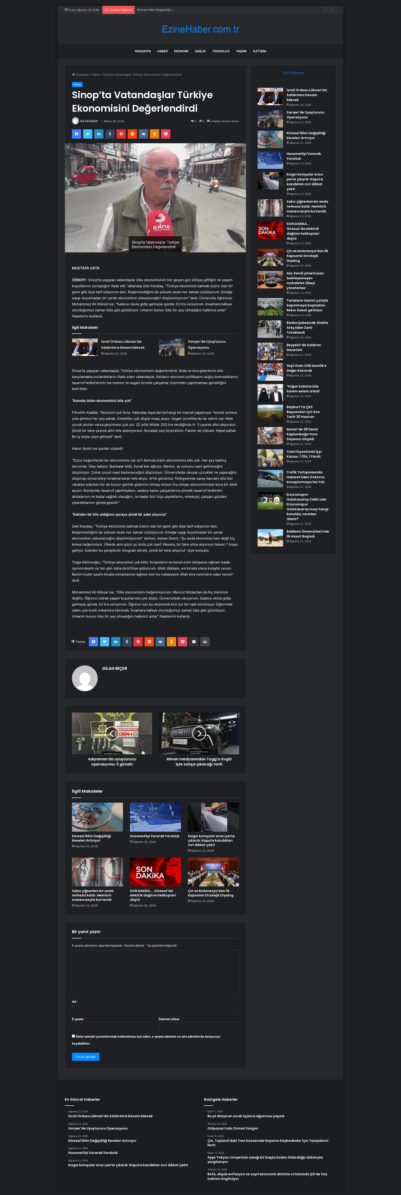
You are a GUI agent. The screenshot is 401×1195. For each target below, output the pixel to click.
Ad (75, 1001)
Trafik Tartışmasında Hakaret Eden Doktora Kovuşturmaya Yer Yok (305, 477)
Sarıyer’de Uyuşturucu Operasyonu (305, 115)
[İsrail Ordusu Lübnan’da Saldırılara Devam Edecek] (85, 347)
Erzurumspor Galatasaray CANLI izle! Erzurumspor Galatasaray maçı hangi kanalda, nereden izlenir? (307, 506)
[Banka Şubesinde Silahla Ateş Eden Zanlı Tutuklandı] (270, 329)
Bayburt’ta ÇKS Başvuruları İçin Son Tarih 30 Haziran (303, 412)
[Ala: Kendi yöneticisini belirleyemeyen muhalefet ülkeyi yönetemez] (270, 279)
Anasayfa (143, 51)
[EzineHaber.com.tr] (200, 29)
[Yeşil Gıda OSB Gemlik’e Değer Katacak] (270, 372)
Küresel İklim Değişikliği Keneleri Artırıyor (166, 10)
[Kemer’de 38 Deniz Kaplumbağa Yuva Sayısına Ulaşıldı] (270, 435)
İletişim (259, 51)
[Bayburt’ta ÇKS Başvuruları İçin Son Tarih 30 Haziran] (270, 413)
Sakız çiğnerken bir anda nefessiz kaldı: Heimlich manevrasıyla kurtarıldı (92, 895)
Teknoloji (221, 51)
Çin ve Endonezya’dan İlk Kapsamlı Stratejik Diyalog (210, 893)
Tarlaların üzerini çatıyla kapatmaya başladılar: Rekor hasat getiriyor (307, 305)
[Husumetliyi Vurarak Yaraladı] (155, 817)
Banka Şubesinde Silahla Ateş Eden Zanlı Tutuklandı (307, 327)
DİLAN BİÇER (89, 121)
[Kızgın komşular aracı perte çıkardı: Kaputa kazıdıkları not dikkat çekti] (213, 817)
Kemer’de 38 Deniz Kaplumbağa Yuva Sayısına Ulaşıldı (302, 434)
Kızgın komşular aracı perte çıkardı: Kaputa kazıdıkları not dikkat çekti (211, 840)
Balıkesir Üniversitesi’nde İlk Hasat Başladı (308, 534)
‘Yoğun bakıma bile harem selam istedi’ (303, 389)
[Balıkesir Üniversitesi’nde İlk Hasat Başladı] (270, 538)
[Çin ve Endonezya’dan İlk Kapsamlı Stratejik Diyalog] (213, 872)
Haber (162, 51)
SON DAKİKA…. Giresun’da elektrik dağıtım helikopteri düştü (153, 895)
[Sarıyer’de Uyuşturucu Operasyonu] (171, 347)
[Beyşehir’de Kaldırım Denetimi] (270, 351)
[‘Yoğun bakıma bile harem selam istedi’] (270, 392)
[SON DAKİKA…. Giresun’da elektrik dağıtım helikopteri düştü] (155, 872)
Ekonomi (181, 51)
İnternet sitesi (169, 1019)
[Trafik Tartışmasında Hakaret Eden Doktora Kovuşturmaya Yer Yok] (270, 478)
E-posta (79, 1019)
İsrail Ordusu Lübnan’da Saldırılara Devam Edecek (307, 95)
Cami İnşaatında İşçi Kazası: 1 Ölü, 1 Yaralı (304, 454)
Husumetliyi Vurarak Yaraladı (154, 836)
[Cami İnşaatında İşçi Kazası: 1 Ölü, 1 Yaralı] (270, 458)
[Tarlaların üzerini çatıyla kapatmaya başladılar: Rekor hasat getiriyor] (270, 307)
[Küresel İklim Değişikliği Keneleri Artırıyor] (97, 817)
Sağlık (200, 51)
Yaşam (241, 51)
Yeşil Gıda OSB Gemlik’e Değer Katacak (307, 368)
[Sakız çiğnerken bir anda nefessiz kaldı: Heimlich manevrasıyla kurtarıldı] (97, 872)
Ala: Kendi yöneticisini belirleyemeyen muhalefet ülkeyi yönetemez (305, 280)
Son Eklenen (293, 73)
